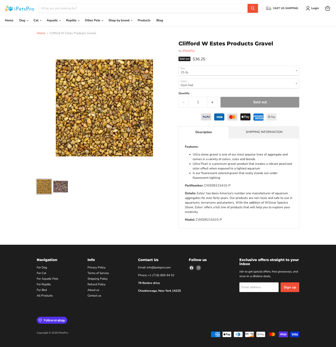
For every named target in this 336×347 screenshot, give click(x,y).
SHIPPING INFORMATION (264, 132)
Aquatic (53, 20)
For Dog (42, 267)
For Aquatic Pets (47, 279)
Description (203, 132)
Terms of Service (98, 273)
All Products (45, 296)
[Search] (253, 8)
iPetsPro (189, 51)
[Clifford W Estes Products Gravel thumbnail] (44, 186)
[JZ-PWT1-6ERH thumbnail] (60, 186)
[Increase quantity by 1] (212, 102)
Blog (159, 20)
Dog (22, 20)
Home (9, 20)
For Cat (41, 273)
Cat (36, 20)
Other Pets (93, 20)
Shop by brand (119, 20)
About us (93, 290)
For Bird (42, 290)
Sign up (290, 287)
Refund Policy (97, 284)
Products (144, 20)
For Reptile (44, 284)
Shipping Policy (98, 279)
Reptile (71, 20)
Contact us (94, 296)
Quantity (183, 93)
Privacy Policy (97, 267)
